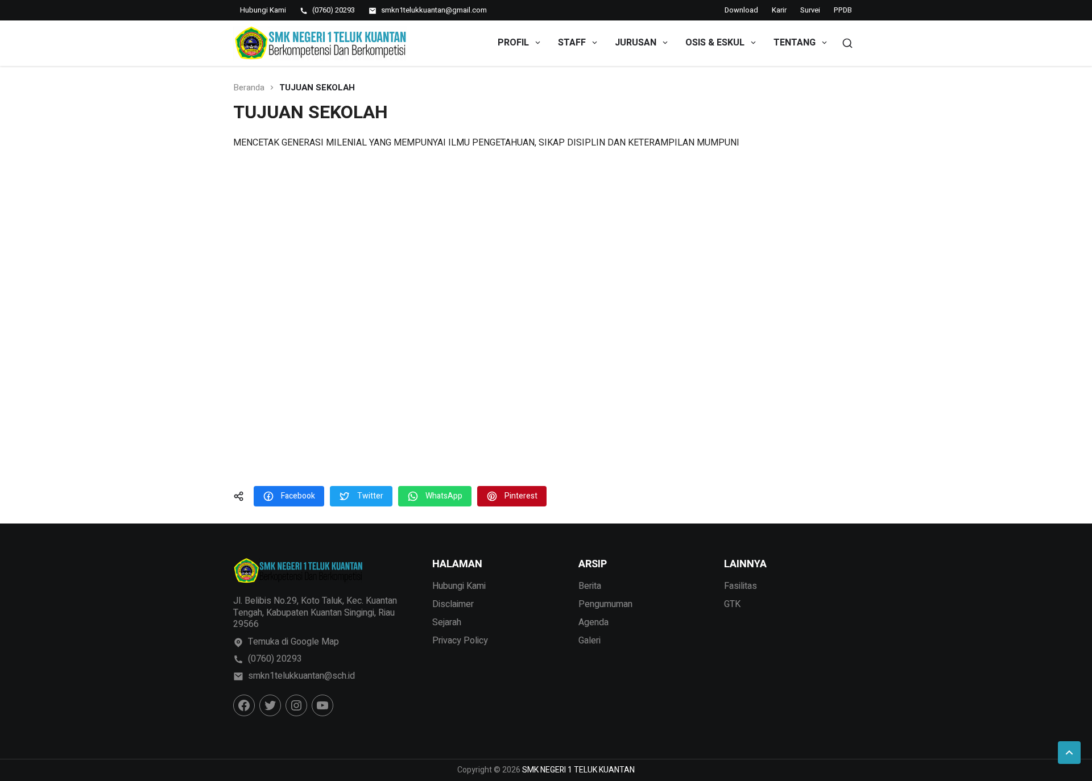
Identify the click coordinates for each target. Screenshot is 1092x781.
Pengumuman (605, 604)
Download (741, 10)
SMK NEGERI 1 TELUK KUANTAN (578, 770)
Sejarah (446, 622)
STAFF (572, 42)
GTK (732, 604)
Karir (779, 10)
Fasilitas (740, 586)
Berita (589, 586)
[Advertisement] (546, 318)
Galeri (589, 640)
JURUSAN (635, 42)
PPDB (843, 10)
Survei (810, 10)
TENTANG (795, 42)
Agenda (593, 622)
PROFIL (513, 42)
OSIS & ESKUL (714, 42)
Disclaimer (453, 604)
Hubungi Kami (459, 586)
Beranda (248, 88)
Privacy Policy (460, 640)
